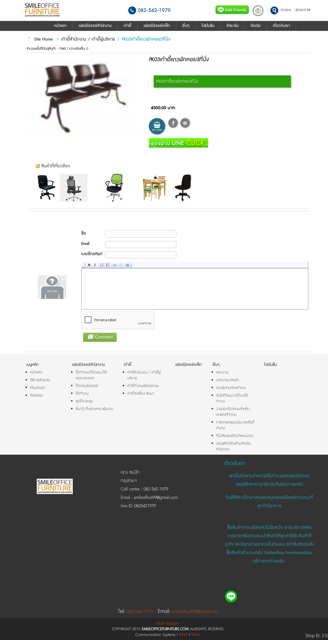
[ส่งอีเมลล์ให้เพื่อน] (185, 123)
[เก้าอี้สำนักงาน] (47, 187)
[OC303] (74, 187)
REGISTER (303, 10)
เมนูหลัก (32, 365)
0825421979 (144, 506)
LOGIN (286, 10)
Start (183, 634)
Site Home (43, 39)
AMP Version (167, 623)
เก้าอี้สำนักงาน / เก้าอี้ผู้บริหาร (88, 39)
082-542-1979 (154, 10)
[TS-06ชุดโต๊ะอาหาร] (156, 187)
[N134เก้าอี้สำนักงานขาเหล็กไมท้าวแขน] (184, 187)
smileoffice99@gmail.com (155, 498)
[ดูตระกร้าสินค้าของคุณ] (258, 10)
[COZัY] (115, 187)
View (196, 634)
